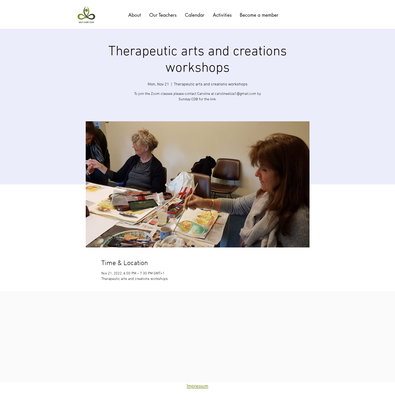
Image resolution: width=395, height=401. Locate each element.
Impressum (197, 386)
